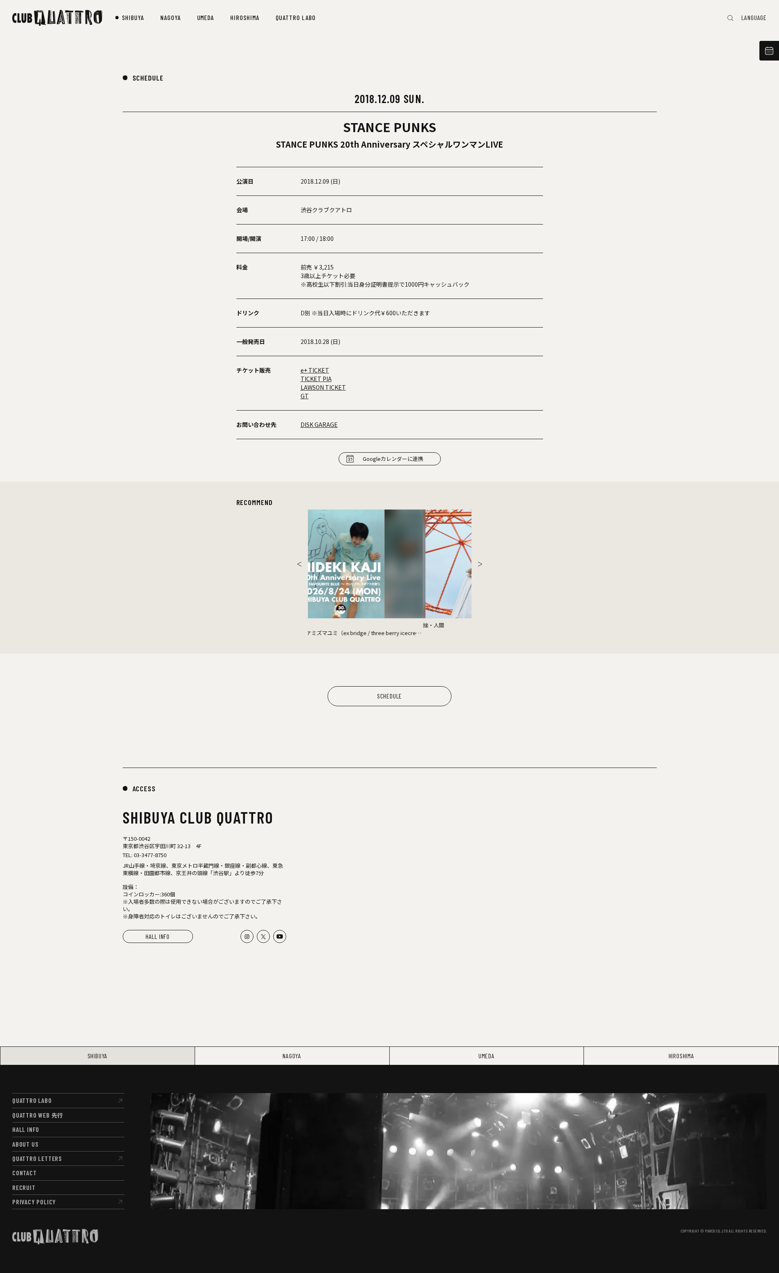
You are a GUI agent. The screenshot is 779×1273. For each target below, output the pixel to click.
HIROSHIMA (681, 1056)
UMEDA (486, 1056)
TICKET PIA (316, 379)
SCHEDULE (148, 77)
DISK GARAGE (319, 424)
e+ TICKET (315, 370)
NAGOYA (292, 1056)
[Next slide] (480, 564)
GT (305, 396)
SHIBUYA (98, 1056)
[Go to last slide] (299, 564)
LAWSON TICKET (323, 387)
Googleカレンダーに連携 (393, 459)
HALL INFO (158, 936)
